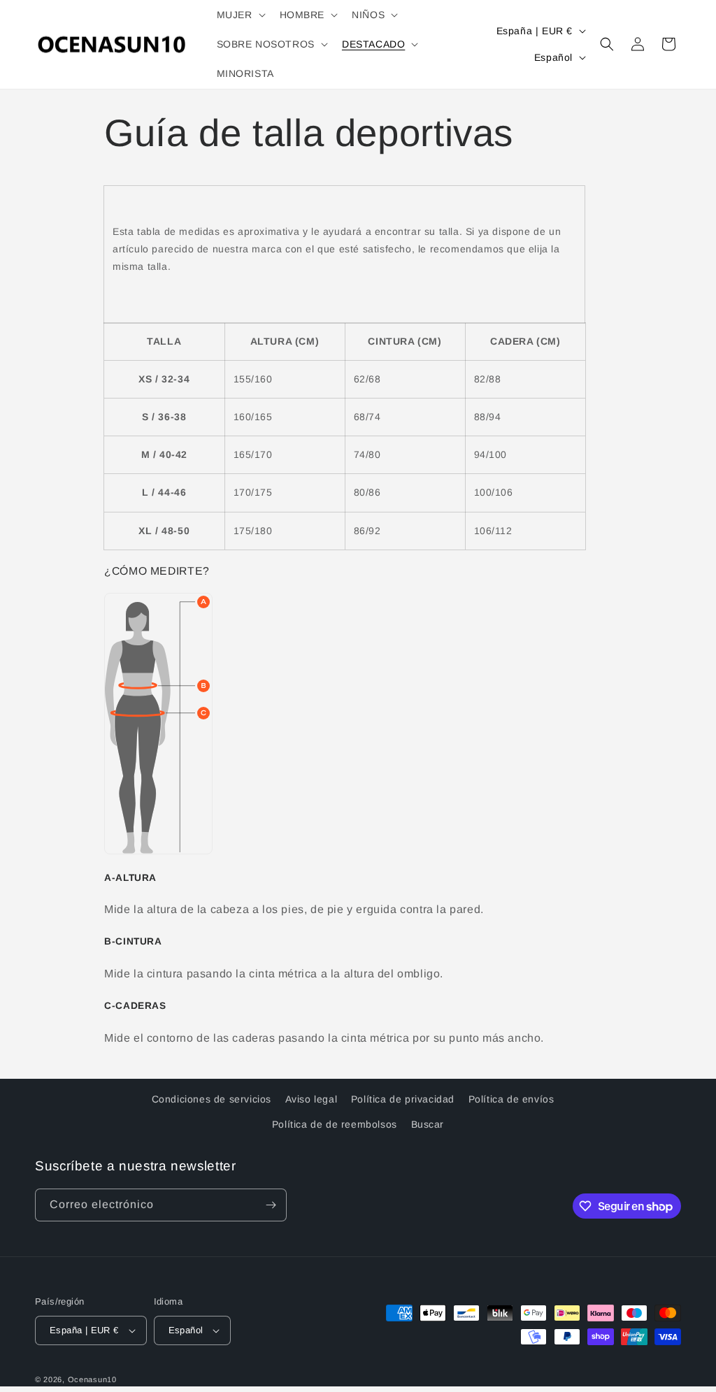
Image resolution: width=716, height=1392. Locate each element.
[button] (239, 14)
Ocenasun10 (92, 1379)
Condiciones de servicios (211, 1099)
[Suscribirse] (270, 1205)
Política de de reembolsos (334, 1124)
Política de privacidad (402, 1099)
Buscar (428, 1124)
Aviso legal (311, 1099)
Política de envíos (511, 1099)
